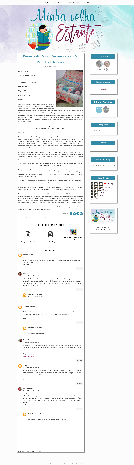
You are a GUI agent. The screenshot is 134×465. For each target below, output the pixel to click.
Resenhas (48, 218)
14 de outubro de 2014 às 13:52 (31, 309)
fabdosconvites (28, 255)
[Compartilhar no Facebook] (71, 213)
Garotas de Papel (28, 356)
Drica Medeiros (31, 218)
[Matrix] (99, 113)
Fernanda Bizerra (29, 307)
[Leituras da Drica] (106, 70)
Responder (79, 268)
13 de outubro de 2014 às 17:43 (31, 257)
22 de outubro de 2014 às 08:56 (31, 390)
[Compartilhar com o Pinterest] (77, 213)
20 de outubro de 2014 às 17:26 (31, 367)
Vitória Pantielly (28, 388)
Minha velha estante (57, 463)
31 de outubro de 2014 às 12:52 (36, 297)
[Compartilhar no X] (74, 213)
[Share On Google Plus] (81, 213)
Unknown (26, 365)
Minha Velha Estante (35, 294)
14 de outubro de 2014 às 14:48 (31, 342)
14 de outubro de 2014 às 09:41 (31, 276)
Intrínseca (40, 218)
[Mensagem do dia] (99, 70)
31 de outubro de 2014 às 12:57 (36, 416)
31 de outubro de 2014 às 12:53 (36, 330)
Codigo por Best (83, 463)
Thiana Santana (28, 340)
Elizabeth (26, 273)
